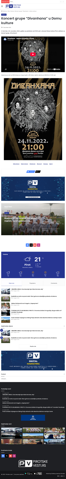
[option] (33, 219)
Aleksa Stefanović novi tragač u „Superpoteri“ (18, 219)
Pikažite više (33, 346)
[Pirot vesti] (13, 6)
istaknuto (32, 164)
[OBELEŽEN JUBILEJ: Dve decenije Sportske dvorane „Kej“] (5, 291)
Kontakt (63, 473)
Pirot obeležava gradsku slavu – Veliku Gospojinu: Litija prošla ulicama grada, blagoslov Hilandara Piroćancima (37, 1)
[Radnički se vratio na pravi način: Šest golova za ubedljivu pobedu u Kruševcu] (5, 299)
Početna (4, 11)
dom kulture (25, 164)
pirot (51, 164)
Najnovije (11, 283)
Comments (54, 283)
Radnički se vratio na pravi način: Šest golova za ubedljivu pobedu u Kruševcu (34, 296)
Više (8, 11)
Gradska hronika (9, 213)
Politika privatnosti (56, 473)
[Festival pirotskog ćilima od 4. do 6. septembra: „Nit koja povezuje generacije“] (11, 441)
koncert (40, 164)
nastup (46, 164)
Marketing (49, 473)
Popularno (32, 283)
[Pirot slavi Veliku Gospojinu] (54, 441)
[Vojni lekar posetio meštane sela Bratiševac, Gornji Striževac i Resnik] (33, 441)
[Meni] (2, 7)
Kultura (12, 11)
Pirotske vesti (9, 474)
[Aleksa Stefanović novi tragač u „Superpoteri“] (5, 306)
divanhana (16, 164)
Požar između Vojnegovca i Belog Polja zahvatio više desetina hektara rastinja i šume (36, 317)
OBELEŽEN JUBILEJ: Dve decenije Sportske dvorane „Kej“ (27, 289)
